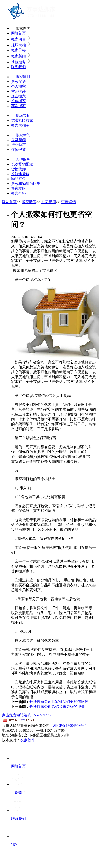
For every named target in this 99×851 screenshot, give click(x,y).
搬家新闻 (18, 56)
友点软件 (27, 740)
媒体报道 (18, 150)
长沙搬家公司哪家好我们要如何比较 (58, 702)
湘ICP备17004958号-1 (69, 725)
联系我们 (18, 67)
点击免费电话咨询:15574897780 (27, 715)
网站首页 (18, 33)
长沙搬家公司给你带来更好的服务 (57, 706)
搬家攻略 (18, 188)
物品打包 (18, 179)
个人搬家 (18, 86)
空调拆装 (18, 91)
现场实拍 (18, 45)
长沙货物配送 (22, 164)
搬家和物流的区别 (26, 184)
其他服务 (18, 62)
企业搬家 (18, 96)
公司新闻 (18, 140)
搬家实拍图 (20, 125)
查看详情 (68, 202)
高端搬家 (18, 106)
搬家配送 (18, 82)
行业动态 (18, 145)
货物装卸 (18, 169)
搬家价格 (18, 50)
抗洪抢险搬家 (22, 120)
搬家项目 (18, 39)
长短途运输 (20, 174)
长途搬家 (18, 101)
